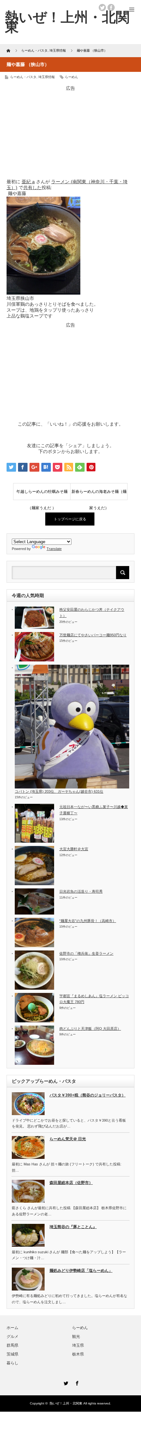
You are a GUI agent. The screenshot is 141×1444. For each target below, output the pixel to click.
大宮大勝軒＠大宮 (73, 849)
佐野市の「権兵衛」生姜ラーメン (86, 953)
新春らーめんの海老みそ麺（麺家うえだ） (99, 494)
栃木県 (78, 1354)
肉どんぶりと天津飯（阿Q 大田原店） (90, 1028)
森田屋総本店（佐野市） (71, 1182)
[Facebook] (76, 1382)
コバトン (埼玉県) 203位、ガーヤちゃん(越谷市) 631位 (59, 791)
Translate (54, 549)
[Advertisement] (70, 132)
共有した (32, 187)
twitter (102, 7)
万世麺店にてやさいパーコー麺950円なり (93, 635)
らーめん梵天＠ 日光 (68, 1139)
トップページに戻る (70, 519)
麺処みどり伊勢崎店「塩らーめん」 (81, 1270)
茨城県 (12, 1354)
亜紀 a (28, 181)
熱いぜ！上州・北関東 (67, 21)
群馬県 (12, 1345)
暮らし (12, 1363)
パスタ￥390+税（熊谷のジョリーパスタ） (88, 1095)
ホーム (12, 1327)
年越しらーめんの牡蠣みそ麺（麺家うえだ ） (42, 494)
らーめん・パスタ (23, 77)
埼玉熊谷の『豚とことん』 (73, 1227)
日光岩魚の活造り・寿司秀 (81, 891)
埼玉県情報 (46, 77)
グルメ (12, 1336)
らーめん (71, 77)
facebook (111, 7)
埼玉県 (78, 1345)
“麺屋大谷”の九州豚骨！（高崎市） (87, 921)
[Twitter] (65, 1382)
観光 (76, 1336)
